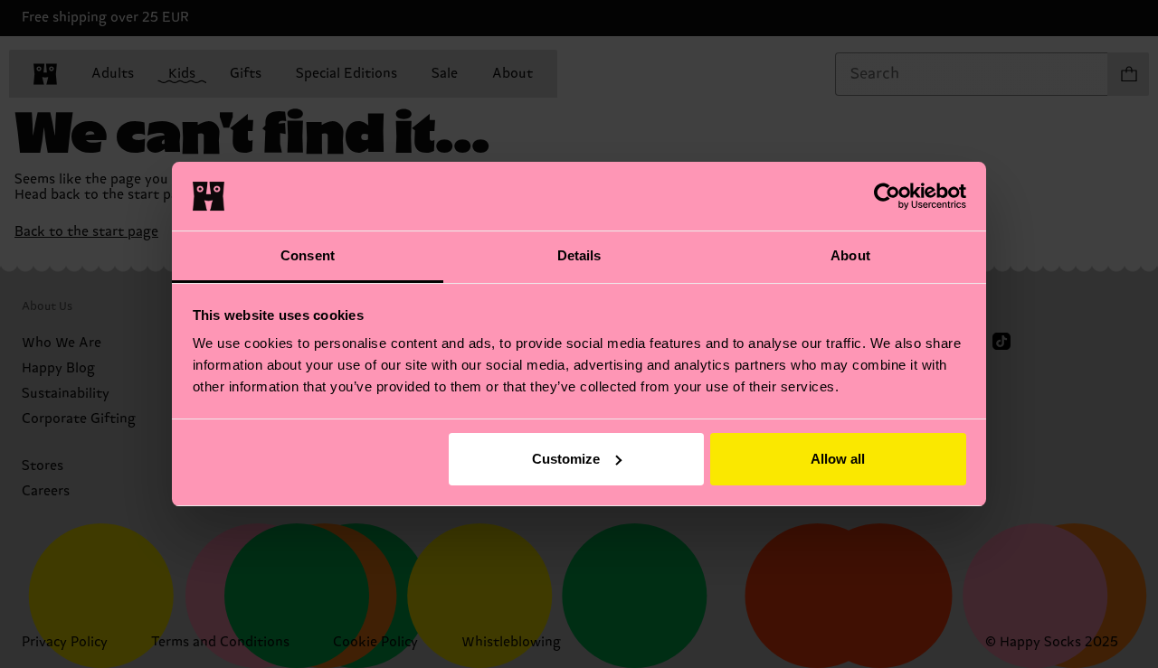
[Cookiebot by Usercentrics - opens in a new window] (887, 196)
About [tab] (850, 255)
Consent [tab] (307, 255)
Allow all (838, 458)
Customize (566, 458)
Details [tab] (579, 255)
